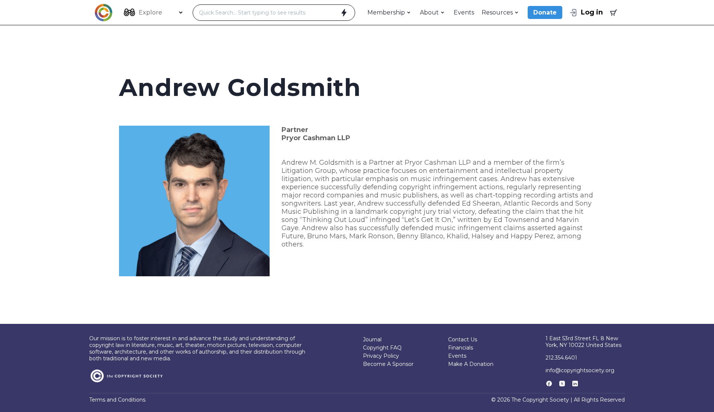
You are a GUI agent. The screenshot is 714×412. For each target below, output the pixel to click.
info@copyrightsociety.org (580, 370)
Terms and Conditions (117, 399)
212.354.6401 (561, 357)
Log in (592, 12)
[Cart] (613, 12)
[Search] (344, 12)
